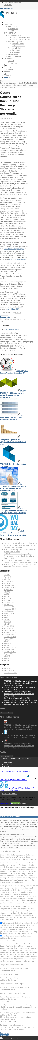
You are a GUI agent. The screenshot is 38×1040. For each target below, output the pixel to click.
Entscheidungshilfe (15, 41)
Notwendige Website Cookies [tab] (10, 851)
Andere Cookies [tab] (5, 1001)
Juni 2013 (7, 658)
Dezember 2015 (9, 607)
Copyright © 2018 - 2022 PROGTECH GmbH (15, 758)
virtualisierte (8, 249)
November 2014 (10, 632)
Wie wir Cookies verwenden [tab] (10, 817)
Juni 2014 (7, 643)
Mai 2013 (7, 660)
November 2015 (10, 609)
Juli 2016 (7, 592)
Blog (1, 81)
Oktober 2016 (9, 585)
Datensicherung (18, 319)
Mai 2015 (7, 620)
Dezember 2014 (9, 630)
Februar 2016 (9, 603)
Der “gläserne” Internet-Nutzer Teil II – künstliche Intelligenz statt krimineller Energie (20, 561)
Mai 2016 (7, 596)
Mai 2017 (7, 575)
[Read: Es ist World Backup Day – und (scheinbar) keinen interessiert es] (5, 733)
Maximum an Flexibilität (17, 259)
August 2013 (8, 654)
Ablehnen (23, 803)
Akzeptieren (15, 803)
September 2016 (10, 588)
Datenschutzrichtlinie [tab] (8, 1021)
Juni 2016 (7, 594)
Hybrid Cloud (12, 31)
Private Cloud (13, 29)
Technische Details (14, 48)
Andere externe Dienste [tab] (8, 940)
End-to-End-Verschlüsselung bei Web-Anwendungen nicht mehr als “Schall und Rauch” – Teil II (19, 556)
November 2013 (10, 647)
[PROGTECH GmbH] (14, 19)
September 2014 (10, 637)
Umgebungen (18, 249)
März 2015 (7, 624)
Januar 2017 (8, 583)
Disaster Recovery (14, 35)
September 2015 (10, 613)
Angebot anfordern (15, 56)
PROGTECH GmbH (10, 673)
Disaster (3, 321)
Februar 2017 (9, 581)
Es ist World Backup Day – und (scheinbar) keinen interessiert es (19, 551)
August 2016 (8, 590)
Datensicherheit (6, 319)
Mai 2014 (7, 645)
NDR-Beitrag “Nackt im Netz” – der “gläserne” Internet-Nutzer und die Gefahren (20, 565)
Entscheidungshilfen (13, 309)
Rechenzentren (13, 54)
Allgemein (7, 668)
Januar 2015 (8, 628)
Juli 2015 (7, 615)
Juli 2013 (7, 656)
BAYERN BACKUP (6, 119)
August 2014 (8, 639)
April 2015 (7, 622)
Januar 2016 (8, 605)
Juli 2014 (7, 641)
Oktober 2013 (9, 650)
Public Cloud (12, 27)
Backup (13, 317)
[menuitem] (21, 22)
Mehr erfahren (5, 803)
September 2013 (10, 652)
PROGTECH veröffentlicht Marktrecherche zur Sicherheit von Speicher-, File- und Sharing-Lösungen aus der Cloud (20, 545)
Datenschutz (4, 1033)
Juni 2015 (7, 617)
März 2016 (7, 600)
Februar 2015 (9, 626)
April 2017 (7, 577)
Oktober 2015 (9, 611)
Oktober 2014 (9, 635)
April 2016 (7, 598)
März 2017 (7, 579)
